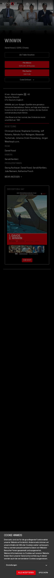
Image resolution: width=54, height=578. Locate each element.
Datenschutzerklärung (30, 556)
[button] (27, 565)
